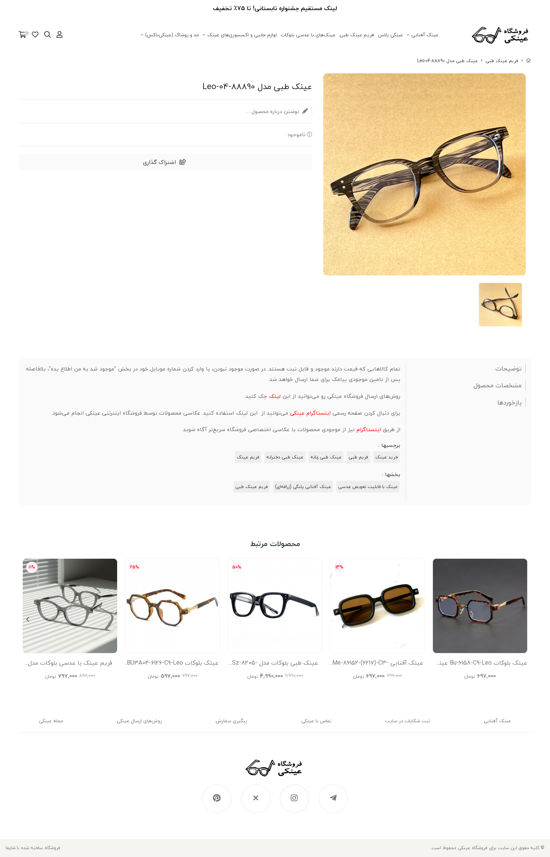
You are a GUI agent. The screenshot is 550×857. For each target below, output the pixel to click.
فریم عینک (248, 457)
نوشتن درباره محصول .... (272, 111)
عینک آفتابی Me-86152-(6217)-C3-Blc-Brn (377, 665)
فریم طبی (358, 457)
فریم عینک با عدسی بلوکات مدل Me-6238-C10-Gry (70, 665)
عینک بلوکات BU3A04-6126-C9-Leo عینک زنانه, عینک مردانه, (173, 665)
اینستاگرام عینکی (310, 413)
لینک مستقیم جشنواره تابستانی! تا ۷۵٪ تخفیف (275, 8)
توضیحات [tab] (508, 368)
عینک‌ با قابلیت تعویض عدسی (368, 487)
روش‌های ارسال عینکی (139, 721)
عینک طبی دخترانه (284, 457)
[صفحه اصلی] (528, 61)
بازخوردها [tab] (509, 403)
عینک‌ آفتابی (425, 35)
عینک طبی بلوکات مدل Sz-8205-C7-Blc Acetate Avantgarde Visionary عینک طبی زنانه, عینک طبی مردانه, (275, 665)
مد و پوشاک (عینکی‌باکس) (172, 35)
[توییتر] (256, 798)
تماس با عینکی (316, 721)
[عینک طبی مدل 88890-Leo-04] (275, 771)
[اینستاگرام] (295, 798)
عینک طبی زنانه (326, 457)
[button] (27, 619)
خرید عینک (386, 457)
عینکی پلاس (390, 35)
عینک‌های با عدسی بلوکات (308, 35)
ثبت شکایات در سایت (407, 721)
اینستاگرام (369, 429)
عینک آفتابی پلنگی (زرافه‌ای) (303, 487)
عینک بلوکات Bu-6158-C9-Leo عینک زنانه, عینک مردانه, (480, 665)
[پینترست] (217, 798)
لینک (275, 396)
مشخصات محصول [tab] (498, 385)
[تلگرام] (333, 798)
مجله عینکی (51, 721)
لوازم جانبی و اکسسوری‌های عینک (242, 35)
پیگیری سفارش (231, 721)
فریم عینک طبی (356, 35)
